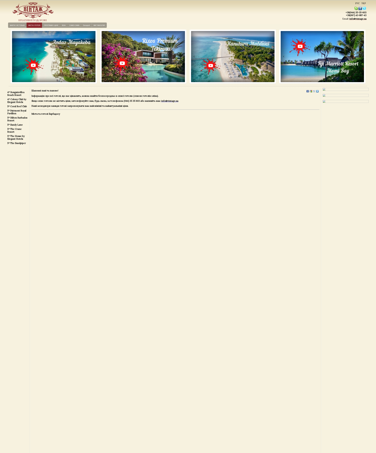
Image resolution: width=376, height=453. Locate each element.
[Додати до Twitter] (317, 91)
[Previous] (12, 56)
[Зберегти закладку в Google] (311, 91)
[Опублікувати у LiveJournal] (314, 91)
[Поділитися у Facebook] (308, 91)
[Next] (91, 56)
